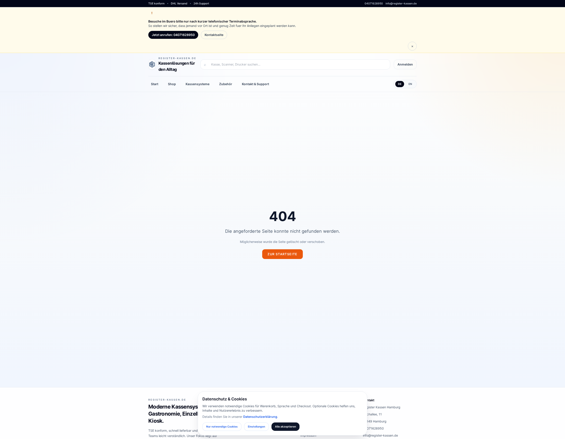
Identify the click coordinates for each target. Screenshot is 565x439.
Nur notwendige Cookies (222, 426)
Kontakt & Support (255, 84)
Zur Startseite (282, 254)
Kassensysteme (197, 84)
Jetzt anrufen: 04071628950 (173, 35)
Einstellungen (256, 426)
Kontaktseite (214, 35)
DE (399, 84)
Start (154, 84)
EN (410, 84)
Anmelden (405, 64)
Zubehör (225, 84)
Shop (172, 84)
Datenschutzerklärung (260, 416)
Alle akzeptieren (285, 426)
